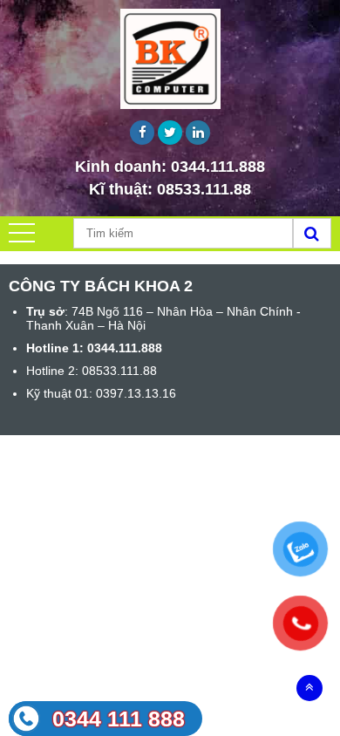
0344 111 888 (118, 718)
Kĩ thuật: (170, 189)
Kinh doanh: (170, 166)
